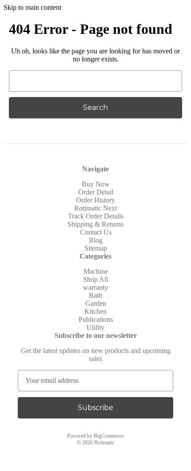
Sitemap (95, 248)
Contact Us (95, 232)
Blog (96, 240)
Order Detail (95, 192)
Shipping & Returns (95, 224)
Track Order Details (95, 216)
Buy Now (96, 184)
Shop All (95, 279)
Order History (95, 200)
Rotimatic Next (95, 208)
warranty (95, 287)
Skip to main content (32, 7)
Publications (96, 319)
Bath (95, 295)
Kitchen (95, 311)
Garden (95, 303)
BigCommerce (109, 436)
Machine (96, 271)
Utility (95, 327)
